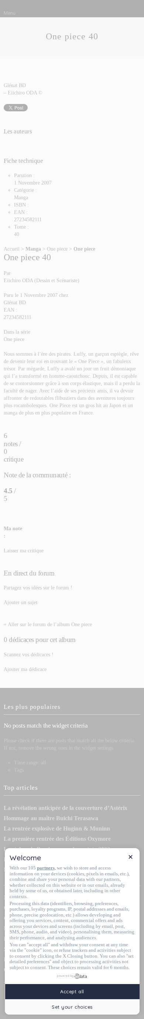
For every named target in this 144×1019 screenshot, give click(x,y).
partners (46, 868)
